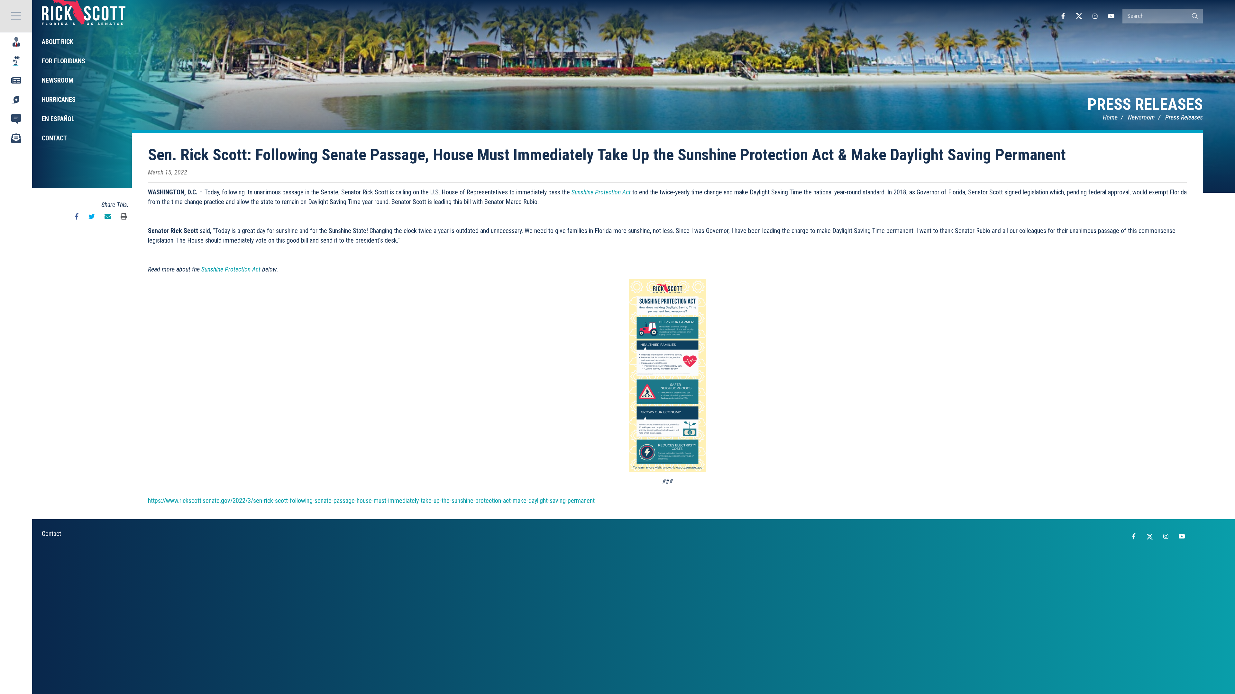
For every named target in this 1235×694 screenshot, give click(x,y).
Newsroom (1141, 117)
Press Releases (1145, 104)
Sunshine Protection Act (601, 192)
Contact (51, 534)
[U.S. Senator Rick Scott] (83, 16)
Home (1110, 117)
